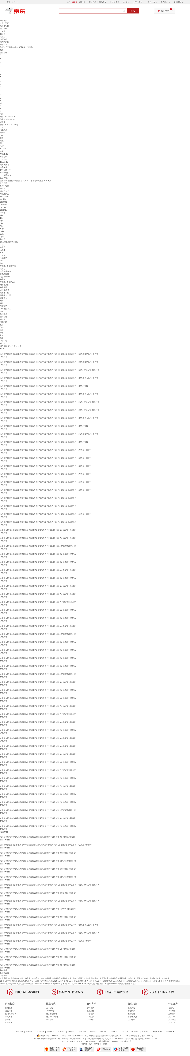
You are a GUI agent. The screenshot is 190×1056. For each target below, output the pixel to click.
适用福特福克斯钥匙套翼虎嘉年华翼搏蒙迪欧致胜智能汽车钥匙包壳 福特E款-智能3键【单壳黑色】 (39, 522)
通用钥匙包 (4, 290)
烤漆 (2, 301)
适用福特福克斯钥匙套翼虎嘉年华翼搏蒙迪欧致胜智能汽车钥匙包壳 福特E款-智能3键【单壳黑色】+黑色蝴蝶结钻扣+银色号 (49, 362)
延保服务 (172, 1014)
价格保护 (131, 1011)
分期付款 (90, 1014)
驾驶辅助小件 (5, 277)
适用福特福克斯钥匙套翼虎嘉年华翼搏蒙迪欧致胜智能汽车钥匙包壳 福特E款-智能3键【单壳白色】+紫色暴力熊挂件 (46, 458)
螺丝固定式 (4, 191)
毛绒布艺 (3, 258)
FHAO (2, 127)
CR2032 (3, 207)
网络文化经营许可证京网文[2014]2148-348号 (105, 1039)
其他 (2, 335)
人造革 (2, 255)
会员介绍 (8, 1011)
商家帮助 (61, 1032)
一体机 (2, 31)
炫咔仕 (2, 133)
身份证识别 (91, 984)
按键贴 (2, 269)
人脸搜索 (61, 981)
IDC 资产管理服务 (110, 984)
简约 (2, 327)
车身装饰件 (4, 173)
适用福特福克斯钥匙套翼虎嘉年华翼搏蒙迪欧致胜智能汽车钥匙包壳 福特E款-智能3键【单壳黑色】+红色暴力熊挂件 (46, 450)
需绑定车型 (4, 293)
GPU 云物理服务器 (7, 981)
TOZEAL (3, 149)
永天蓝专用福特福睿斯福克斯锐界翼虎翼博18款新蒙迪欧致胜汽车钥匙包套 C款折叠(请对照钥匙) (38, 562)
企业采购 (125, 2)
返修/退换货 (132, 1017)
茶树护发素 (4, 973)
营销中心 (71, 1032)
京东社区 (114, 1032)
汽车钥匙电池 (5, 271)
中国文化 (3, 341)
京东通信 (172, 1020)
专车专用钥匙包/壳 (7, 282)
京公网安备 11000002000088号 (53, 1036)
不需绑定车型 (5, 295)
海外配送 (49, 1020)
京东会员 (115, 2)
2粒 (1, 215)
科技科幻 (3, 343)
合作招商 (50, 1032)
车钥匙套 (3, 157)
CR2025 (3, 210)
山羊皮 (2, 250)
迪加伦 (2, 122)
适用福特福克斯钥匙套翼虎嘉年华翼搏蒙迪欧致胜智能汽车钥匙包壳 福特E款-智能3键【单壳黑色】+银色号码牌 (44, 442)
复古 (2, 325)
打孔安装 (3, 183)
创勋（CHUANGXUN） (9, 125)
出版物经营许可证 (77, 1039)
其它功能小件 (5, 170)
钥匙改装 (3, 287)
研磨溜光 (3, 298)
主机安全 (73, 984)
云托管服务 (161, 981)
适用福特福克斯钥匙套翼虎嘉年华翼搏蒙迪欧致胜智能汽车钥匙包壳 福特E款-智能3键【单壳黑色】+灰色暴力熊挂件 (46, 514)
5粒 (1, 223)
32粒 (2, 231)
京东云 (106, 1044)
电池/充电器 (4, 165)
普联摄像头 (4, 29)
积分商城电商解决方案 (24, 981)
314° (2, 135)
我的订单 (92, 2)
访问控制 (56, 984)
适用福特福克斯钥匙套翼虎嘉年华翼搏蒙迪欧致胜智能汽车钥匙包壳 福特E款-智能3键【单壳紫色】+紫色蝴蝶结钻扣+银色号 (49, 354)
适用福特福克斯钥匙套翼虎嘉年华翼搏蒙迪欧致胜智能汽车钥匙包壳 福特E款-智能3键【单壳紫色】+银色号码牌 (44, 386)
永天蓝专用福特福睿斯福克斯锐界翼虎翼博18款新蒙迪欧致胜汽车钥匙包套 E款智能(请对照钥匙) (38, 538)
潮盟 (2, 141)
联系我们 (29, 1032)
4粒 (1, 226)
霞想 (2, 143)
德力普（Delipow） (8, 119)
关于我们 (19, 1032)
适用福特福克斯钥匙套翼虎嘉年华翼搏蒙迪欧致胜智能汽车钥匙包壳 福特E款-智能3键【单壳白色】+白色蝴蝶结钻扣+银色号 (49, 434)
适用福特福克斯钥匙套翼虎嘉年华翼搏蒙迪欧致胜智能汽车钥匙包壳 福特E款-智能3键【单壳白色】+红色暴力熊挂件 (46, 474)
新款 (111, 981)
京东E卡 (171, 1017)
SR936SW (4, 197)
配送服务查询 (51, 1014)
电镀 (2, 311)
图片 (51, 984)
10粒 (2, 229)
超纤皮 (2, 239)
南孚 (2, 114)
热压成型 (3, 314)
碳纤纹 (2, 319)
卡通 (2, 333)
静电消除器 (4, 274)
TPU (2, 253)
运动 (2, 330)
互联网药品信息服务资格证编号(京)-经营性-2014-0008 (106, 1036)
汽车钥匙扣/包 (11, 47)
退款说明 (131, 1014)
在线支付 (90, 1011)
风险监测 (124, 1032)
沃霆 (2, 146)
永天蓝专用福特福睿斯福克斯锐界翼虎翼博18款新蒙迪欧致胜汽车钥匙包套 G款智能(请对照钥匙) (38, 554)
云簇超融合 (137, 981)
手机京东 (138, 2)
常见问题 (8, 1017)
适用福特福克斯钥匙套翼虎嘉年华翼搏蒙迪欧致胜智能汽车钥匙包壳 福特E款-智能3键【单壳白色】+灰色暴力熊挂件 (46, 482)
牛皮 (2, 245)
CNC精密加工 (5, 309)
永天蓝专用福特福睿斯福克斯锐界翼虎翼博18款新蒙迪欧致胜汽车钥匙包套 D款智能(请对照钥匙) (38, 610)
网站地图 (43, 981)
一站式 (36, 981)
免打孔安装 (4, 186)
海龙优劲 (3, 130)
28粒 (2, 234)
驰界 (2, 138)
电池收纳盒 (4, 194)
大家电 (8, 1020)
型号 (24, 984)
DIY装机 (171, 1011)
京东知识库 (4, 23)
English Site (157, 1032)
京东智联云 (65, 984)
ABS (2, 261)
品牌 (90, 981)
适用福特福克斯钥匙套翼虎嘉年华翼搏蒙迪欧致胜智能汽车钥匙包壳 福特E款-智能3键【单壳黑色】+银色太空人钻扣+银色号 (49, 378)
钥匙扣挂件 (4, 285)
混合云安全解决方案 (14, 984)
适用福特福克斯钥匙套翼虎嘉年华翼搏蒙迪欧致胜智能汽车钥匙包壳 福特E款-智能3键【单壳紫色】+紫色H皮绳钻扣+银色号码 (49, 370)
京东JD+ (171, 1023)
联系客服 (8, 1023)
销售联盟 (103, 1032)
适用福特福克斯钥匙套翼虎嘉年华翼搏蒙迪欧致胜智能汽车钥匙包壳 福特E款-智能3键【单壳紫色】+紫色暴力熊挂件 (46, 490)
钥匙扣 (2, 279)
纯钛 (2, 263)
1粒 (1, 218)
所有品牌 (3, 53)
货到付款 (90, 1008)
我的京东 (102, 2)
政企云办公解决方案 (101, 981)
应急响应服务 (52, 981)
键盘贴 (2, 37)
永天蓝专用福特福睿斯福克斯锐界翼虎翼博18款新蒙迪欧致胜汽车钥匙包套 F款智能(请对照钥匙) (38, 602)
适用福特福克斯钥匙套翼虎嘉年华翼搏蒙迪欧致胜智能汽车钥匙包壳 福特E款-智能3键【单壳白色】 (39, 506)
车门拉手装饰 (5, 175)
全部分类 (3, 21)
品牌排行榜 (4, 26)
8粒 (1, 221)
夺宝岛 (171, 1008)
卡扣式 (2, 189)
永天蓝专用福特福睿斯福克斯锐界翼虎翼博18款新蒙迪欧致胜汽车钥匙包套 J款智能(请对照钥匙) (38, 546)
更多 (2, 151)
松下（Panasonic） (8, 117)
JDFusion (69, 981)
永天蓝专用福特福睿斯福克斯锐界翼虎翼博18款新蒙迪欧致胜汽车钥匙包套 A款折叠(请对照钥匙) (38, 570)
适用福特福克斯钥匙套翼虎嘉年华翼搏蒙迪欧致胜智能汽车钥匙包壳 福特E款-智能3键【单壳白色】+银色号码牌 (44, 426)
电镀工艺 (3, 306)
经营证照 (128, 1041)
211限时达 (50, 1011)
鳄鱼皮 (2, 247)
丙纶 (2, 237)
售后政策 (131, 1008)
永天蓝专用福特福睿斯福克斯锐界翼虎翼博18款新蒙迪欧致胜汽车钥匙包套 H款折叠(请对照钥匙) (38, 578)
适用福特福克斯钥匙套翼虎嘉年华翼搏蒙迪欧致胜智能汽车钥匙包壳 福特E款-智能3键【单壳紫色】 (39, 498)
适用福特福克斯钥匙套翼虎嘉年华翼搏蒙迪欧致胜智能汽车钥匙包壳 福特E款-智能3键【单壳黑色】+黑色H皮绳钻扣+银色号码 (49, 410)
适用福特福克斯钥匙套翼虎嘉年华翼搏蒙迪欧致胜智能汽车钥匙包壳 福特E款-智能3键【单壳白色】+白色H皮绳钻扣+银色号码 (49, 402)
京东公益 (145, 1032)
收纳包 (2, 34)
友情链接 (92, 1032)
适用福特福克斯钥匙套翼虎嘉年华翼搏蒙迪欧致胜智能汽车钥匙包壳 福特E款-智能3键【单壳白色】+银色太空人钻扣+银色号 (49, 418)
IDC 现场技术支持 (81, 981)
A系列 (2, 213)
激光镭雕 (3, 317)
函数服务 (99, 984)
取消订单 (131, 1020)
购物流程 (8, 1008)
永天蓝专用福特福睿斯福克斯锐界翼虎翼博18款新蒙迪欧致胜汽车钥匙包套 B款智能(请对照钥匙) (38, 530)
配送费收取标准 (52, 1017)
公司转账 (90, 1020)
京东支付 (97, 1044)
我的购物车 (165, 11)
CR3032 (3, 202)
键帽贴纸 (3, 39)
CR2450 (3, 205)
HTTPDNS (82, 984)
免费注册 (82, 2)
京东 (25, 11)
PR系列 (3, 199)
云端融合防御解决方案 (127, 984)
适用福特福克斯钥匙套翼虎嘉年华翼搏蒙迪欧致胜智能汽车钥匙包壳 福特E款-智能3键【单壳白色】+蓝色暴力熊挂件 (46, 466)
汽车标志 (3, 322)
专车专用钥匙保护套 (8, 266)
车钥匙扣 (3, 159)
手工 (2, 303)
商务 (2, 338)
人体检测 (170, 981)
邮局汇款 (90, 1017)
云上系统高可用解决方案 (123, 981)
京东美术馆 (4, 42)
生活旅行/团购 (10, 1014)
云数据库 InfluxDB (149, 981)
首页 (2, 47)
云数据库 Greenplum (34, 984)
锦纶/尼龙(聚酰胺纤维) (9, 242)
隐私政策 (135, 1032)
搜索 (132, 10)
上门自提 (49, 1008)
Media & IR (170, 1032)
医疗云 (46, 984)
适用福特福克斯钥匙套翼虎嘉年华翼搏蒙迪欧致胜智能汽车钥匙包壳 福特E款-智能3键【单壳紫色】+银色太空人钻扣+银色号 (49, 394)
